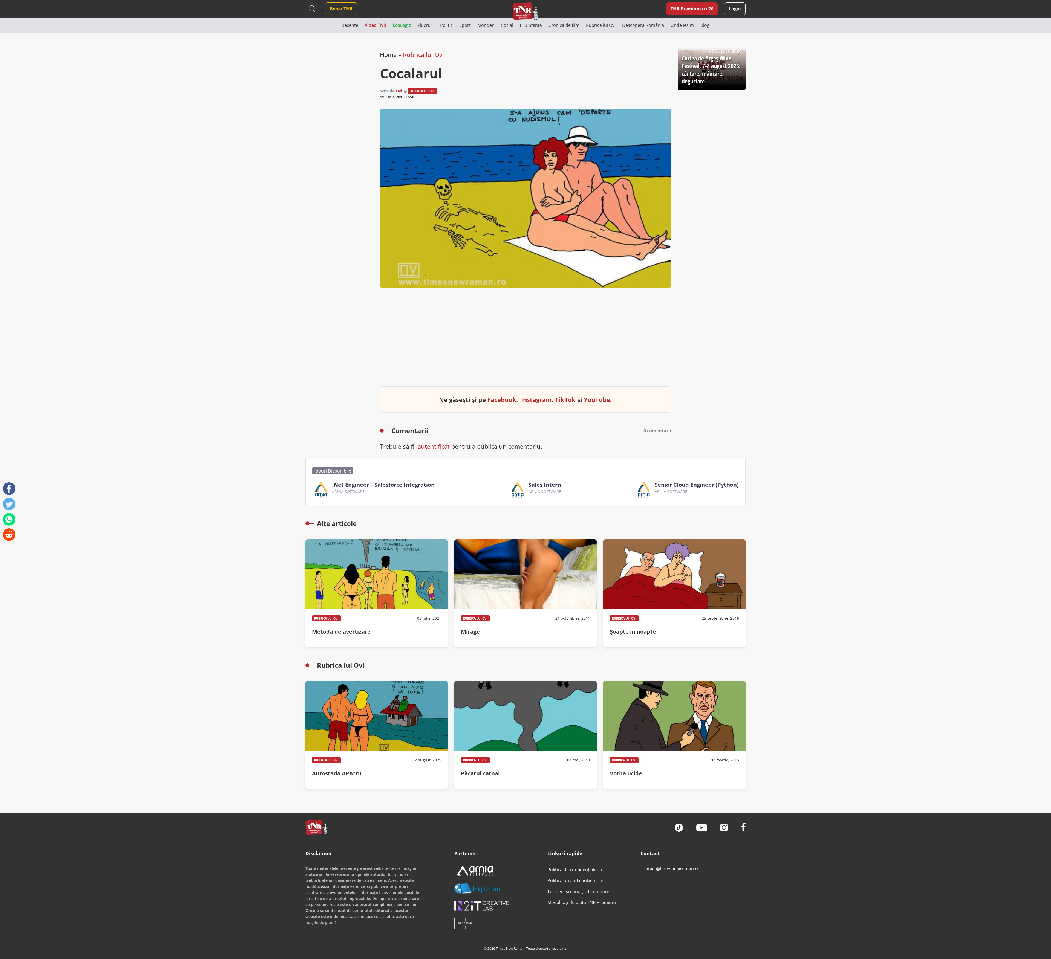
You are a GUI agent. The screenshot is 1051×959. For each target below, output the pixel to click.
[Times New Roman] (526, 11)
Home (388, 54)
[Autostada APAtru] (376, 735)
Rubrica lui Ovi (423, 54)
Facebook (501, 399)
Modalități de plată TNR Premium (581, 902)
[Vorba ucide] (674, 735)
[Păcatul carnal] (525, 735)
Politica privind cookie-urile (575, 880)
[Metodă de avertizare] (376, 593)
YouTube (597, 399)
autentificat (434, 446)
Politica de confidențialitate (575, 870)
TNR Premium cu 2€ (692, 9)
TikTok (565, 399)
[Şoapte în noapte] (674, 593)
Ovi (399, 91)
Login (735, 9)
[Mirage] (525, 593)
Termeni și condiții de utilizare (578, 891)
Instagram (536, 399)
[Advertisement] (525, 341)
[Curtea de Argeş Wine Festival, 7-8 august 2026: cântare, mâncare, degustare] (712, 70)
